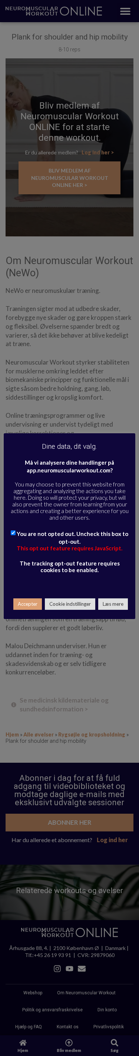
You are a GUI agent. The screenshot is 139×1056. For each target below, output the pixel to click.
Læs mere (113, 604)
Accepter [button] (27, 604)
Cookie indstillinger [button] (70, 604)
